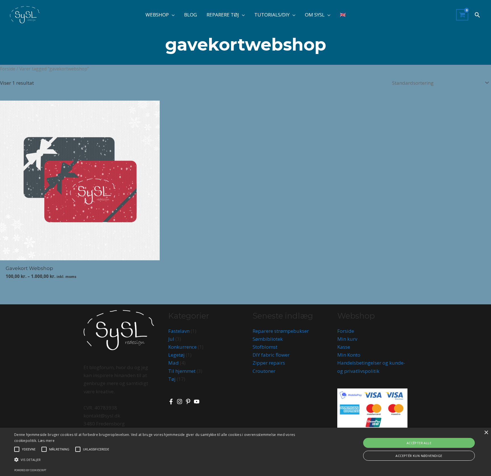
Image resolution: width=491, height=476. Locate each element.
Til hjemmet (181, 371)
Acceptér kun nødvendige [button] (419, 456)
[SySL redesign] (24, 14)
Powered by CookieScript (30, 470)
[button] (171, 14)
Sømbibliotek (268, 339)
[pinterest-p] (189, 401)
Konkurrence (182, 347)
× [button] (486, 433)
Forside (7, 69)
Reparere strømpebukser (281, 331)
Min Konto (348, 355)
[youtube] (197, 401)
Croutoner (264, 371)
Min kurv (347, 339)
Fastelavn (179, 331)
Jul (171, 339)
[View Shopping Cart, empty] (462, 15)
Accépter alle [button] (419, 443)
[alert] (245, 452)
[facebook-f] (172, 401)
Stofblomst (265, 347)
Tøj (172, 379)
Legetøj (176, 355)
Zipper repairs (269, 362)
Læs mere (46, 440)
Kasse (343, 347)
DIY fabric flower (271, 355)
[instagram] (180, 401)
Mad (173, 362)
